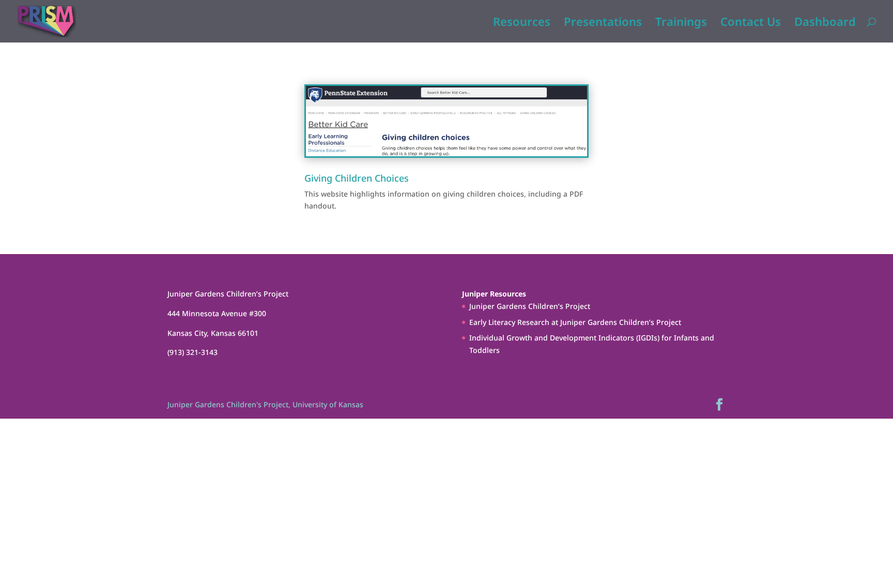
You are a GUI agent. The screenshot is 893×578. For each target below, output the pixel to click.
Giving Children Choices (356, 178)
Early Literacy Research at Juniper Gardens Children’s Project (575, 322)
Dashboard (825, 23)
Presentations (603, 23)
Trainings (681, 23)
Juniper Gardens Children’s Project (529, 306)
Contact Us (750, 23)
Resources (521, 23)
